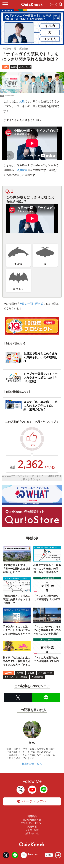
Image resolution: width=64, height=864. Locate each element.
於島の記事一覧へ (32, 763)
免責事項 (32, 826)
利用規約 (32, 816)
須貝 (22, 170)
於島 (22, 101)
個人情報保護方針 (32, 819)
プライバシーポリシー (32, 823)
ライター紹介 (32, 830)
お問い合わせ (32, 833)
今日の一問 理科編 (31, 303)
